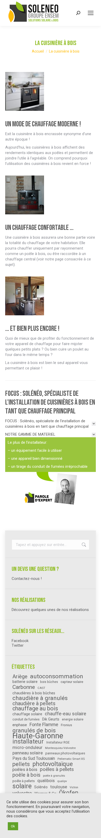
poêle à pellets (23, 781)
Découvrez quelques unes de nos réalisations (50, 609)
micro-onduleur (27, 747)
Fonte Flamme (44, 724)
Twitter (18, 645)
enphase (19, 725)
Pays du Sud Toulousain (33, 758)
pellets (21, 764)
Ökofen (68, 792)
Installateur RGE (58, 742)
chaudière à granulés (40, 698)
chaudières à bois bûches (33, 693)
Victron (74, 787)
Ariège (19, 676)
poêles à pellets (57, 769)
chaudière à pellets (33, 703)
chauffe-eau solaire (65, 713)
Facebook (20, 640)
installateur (28, 741)
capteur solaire (72, 682)
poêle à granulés (54, 775)
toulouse (58, 787)
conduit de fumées (26, 719)
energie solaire (72, 719)
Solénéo (41, 787)
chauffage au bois (35, 708)
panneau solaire (27, 753)
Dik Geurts (50, 719)
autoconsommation (56, 676)
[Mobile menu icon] (90, 13)
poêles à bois (24, 769)
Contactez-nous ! (27, 578)
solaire (22, 786)
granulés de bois (34, 730)
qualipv (62, 781)
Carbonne (23, 687)
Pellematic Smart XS (71, 759)
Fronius (66, 725)
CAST (41, 688)
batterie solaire (25, 682)
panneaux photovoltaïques (65, 753)
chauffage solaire (27, 714)
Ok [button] (13, 826)
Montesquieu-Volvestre (60, 748)
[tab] (50, 423)
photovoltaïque (52, 764)
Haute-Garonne (37, 735)
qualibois (46, 780)
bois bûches (49, 682)
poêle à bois (26, 775)
